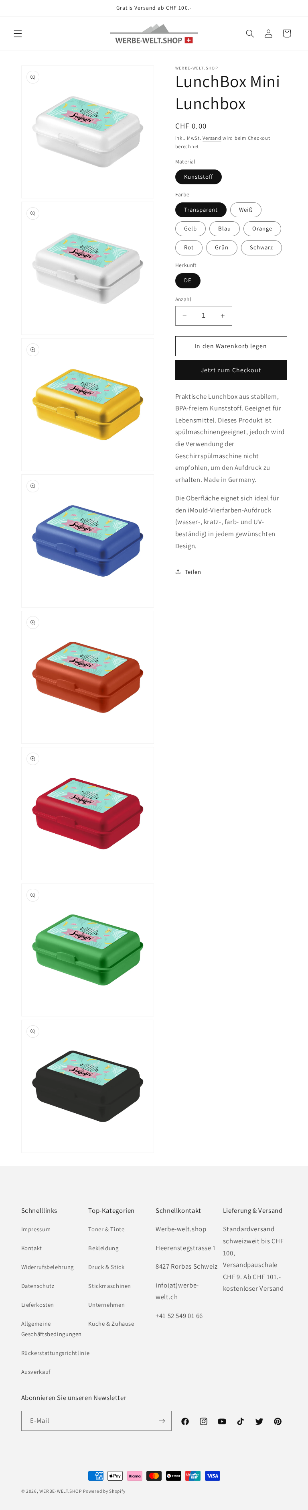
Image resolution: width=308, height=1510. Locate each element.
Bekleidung (103, 1248)
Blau (224, 228)
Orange (262, 228)
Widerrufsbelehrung (47, 1267)
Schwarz (261, 247)
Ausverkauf (36, 1371)
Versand (212, 138)
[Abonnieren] (162, 1420)
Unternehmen (106, 1304)
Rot (189, 247)
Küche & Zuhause (111, 1323)
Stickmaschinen (109, 1286)
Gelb (190, 228)
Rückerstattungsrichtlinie (55, 1353)
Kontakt (31, 1248)
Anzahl (183, 299)
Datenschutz (38, 1286)
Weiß (246, 209)
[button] (17, 33)
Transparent (201, 209)
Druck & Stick (106, 1267)
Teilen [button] (193, 571)
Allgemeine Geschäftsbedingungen (51, 1329)
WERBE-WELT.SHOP (60, 1491)
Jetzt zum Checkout (231, 370)
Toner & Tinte (106, 1229)
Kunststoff (198, 176)
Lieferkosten (38, 1304)
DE (188, 280)
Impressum (36, 1229)
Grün (222, 247)
